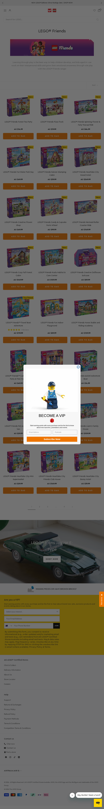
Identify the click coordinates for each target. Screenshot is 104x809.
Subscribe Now (52, 439)
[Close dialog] (78, 367)
